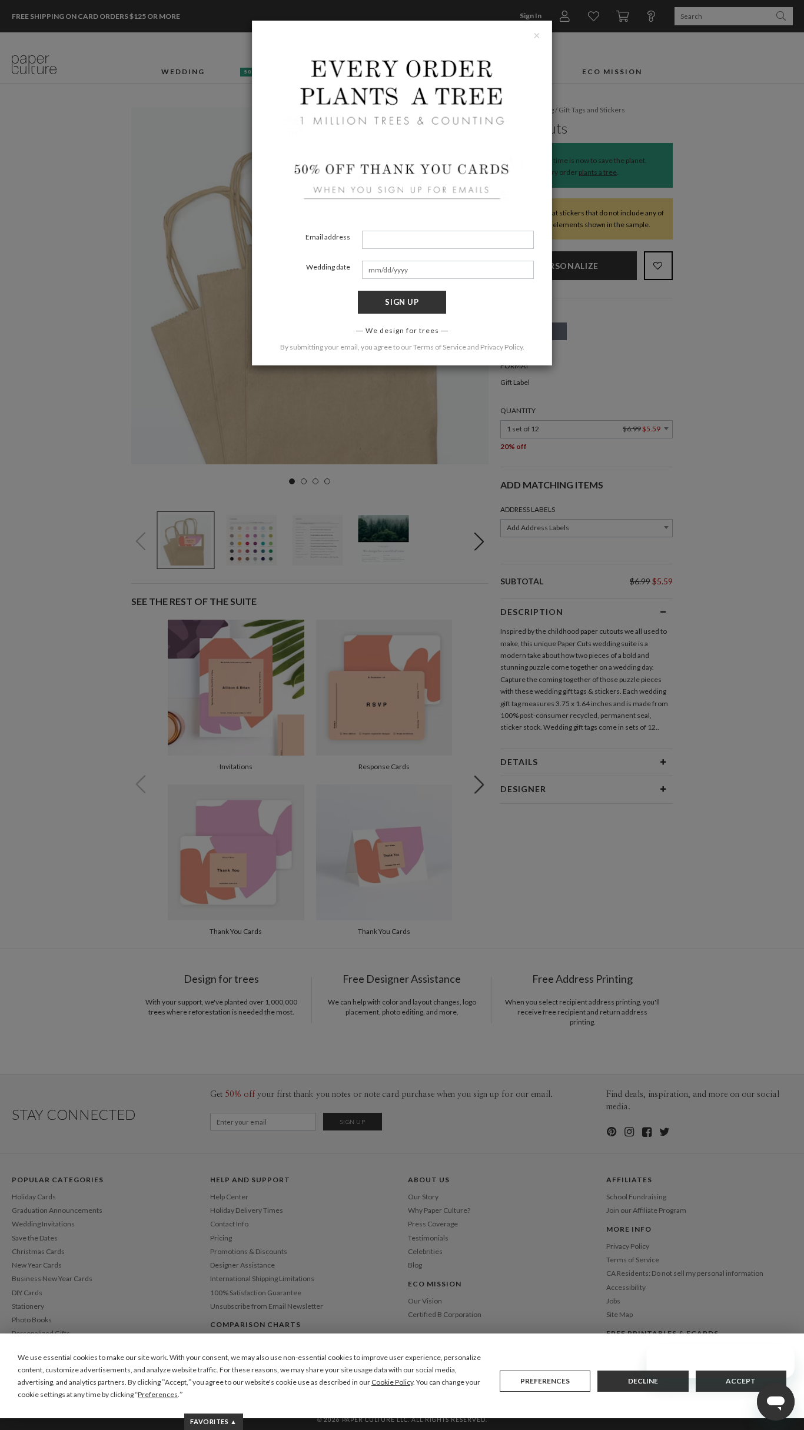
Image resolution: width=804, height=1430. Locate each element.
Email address (327, 236)
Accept (741, 1380)
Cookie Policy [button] (392, 1382)
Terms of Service (439, 346)
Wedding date (328, 266)
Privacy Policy (501, 346)
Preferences (545, 1380)
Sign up (402, 302)
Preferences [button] (158, 1394)
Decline (643, 1380)
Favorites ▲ (213, 1421)
